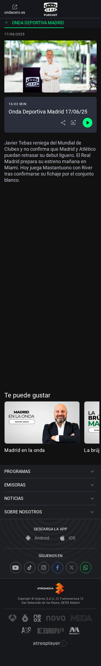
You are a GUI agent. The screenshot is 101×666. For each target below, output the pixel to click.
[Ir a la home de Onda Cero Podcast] (50, 9)
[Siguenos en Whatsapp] (85, 567)
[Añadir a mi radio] (73, 122)
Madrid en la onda (24, 450)
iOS (71, 538)
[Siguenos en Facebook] (57, 567)
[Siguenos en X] (71, 567)
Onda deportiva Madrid (38, 22)
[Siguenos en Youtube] (15, 567)
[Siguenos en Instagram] (43, 567)
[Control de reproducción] (87, 123)
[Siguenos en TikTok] (29, 567)
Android (41, 538)
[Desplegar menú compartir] (63, 122)
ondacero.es (14, 12)
